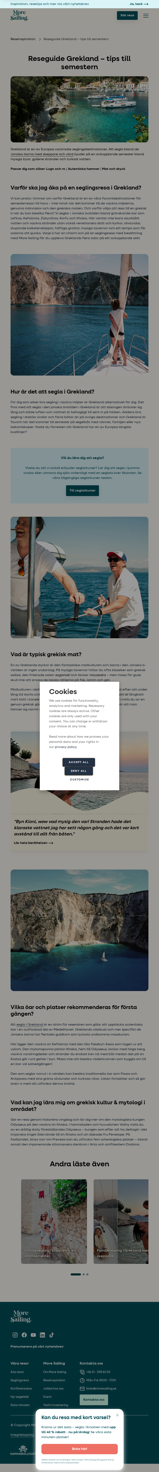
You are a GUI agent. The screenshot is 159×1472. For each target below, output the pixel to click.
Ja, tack (136, 4)
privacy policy (66, 747)
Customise (79, 779)
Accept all (79, 762)
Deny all (79, 770)
